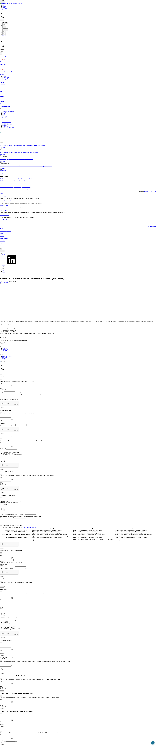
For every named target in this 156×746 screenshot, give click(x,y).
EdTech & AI (6, 621)
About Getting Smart (5, 231)
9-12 (4, 510)
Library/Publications (5, 106)
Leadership (4, 117)
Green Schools (3, 219)
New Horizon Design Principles (30, 527)
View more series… (152, 226)
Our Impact (4, 359)
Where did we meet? (4, 600)
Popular (2, 96)
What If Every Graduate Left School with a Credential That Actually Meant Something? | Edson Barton (26, 166)
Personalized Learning (6, 120)
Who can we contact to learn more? (7, 517)
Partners (2, 82)
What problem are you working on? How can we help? (11, 392)
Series (1, 61)
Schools (3, 7)
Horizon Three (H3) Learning (7, 200)
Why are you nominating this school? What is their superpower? (12, 514)
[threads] (3, 16)
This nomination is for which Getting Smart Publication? (11, 562)
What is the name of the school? (6, 499)
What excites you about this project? (7, 568)
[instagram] (3, 13)
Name (1, 383)
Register (1, 282)
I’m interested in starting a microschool (11, 452)
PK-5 (5, 612)
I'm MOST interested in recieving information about (10, 617)
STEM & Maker (5, 126)
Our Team (4, 358)
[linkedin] (3, 14)
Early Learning (5, 112)
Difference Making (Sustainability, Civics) (12, 628)
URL (1, 565)
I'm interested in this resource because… (8, 450)
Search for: (2, 49)
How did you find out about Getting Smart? (8, 399)
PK (4, 505)
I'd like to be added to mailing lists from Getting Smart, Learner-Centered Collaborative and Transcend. (20, 457)
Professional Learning (6, 78)
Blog (3, 5)
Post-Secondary (5, 123)
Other (5, 455)
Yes (4, 460)
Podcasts (4, 6)
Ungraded (5, 504)
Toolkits (154, 191)
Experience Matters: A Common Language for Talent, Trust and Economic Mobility (16, 178)
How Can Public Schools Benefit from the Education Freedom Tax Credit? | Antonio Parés (22, 145)
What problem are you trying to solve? (7, 425)
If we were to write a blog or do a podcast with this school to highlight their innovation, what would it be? (20, 516)
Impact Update (3, 238)
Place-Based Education (6, 122)
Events (1, 66)
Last (12, 386)
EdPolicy (4, 113)
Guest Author (2, 147)
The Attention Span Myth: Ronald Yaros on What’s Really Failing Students (19, 152)
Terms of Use (5, 349)
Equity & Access (5, 116)
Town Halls (3, 64)
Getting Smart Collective (7, 356)
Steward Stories (4, 205)
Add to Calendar (6, 282)
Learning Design (5, 77)
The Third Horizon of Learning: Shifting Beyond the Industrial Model (13, 180)
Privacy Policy (5, 348)
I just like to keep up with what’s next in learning (13, 454)
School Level (2, 609)
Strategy (4, 76)
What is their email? (4, 519)
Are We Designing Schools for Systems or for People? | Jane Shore (16, 159)
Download (2, 492)
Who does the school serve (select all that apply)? (10, 502)
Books (151, 191)
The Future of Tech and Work (8, 127)
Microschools (3, 196)
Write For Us (3, 99)
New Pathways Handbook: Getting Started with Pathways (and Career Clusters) (15, 187)
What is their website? (4, 501)
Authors (2, 236)
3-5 (4, 508)
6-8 (4, 509)
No (4, 461)
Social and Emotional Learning (10, 620)
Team (1, 233)
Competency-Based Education (8, 111)
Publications (4, 8)
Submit (1, 343)
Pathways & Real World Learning (10, 626)
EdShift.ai (2, 84)
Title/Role (2, 423)
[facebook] (2, 12)
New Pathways (3, 210)
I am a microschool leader (9, 453)
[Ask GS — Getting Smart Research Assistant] (153, 743)
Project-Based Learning (7, 124)
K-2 (4, 507)
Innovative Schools (4, 215)
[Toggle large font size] (1, 374)
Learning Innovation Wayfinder (8, 71)
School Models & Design (8, 627)
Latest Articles (3, 94)
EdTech (3, 114)
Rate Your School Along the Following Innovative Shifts (11, 525)
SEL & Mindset (5, 125)
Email (1, 342)
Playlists (2, 101)
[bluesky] (3, 17)
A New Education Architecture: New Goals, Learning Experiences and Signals (15, 182)
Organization (3, 389)
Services (4, 9)
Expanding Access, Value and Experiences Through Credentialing (12, 185)
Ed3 (3, 115)
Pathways (4, 119)
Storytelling (4, 79)
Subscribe (2, 586)
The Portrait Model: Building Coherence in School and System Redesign (14, 189)
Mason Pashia (2, 168)
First (12, 385)
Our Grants (4, 357)
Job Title (2, 390)
